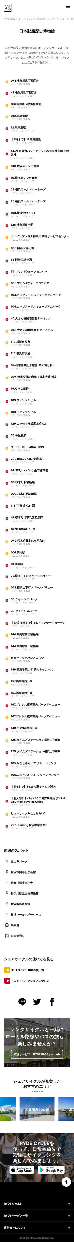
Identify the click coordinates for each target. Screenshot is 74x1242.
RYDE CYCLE (10, 19)
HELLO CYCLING (38, 57)
